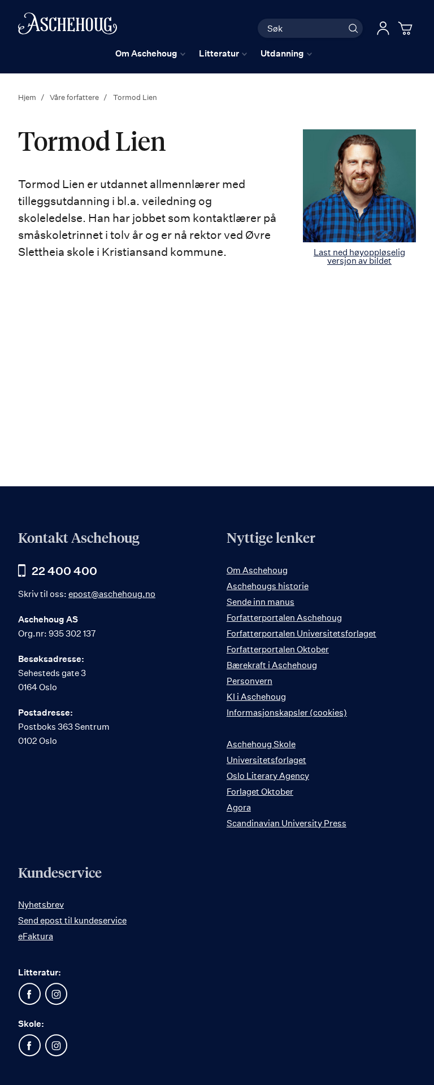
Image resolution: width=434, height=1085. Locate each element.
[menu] (213, 53)
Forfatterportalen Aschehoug (284, 617)
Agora (239, 807)
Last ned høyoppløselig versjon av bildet (359, 256)
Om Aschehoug (257, 570)
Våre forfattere (75, 97)
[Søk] (353, 28)
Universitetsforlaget (266, 760)
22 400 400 (64, 571)
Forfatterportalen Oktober (278, 649)
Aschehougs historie (268, 586)
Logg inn (383, 28)
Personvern (249, 681)
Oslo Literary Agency (268, 775)
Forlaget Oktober (260, 791)
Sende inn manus (260, 601)
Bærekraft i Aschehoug (272, 665)
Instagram (56, 994)
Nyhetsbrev (41, 904)
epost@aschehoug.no (111, 594)
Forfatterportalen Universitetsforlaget (301, 633)
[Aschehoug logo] (67, 26)
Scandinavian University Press (286, 823)
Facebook (29, 994)
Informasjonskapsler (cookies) (287, 712)
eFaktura (35, 936)
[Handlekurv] (407, 28)
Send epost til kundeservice (72, 920)
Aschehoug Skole (261, 744)
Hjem (28, 97)
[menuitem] (150, 53)
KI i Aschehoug (256, 696)
